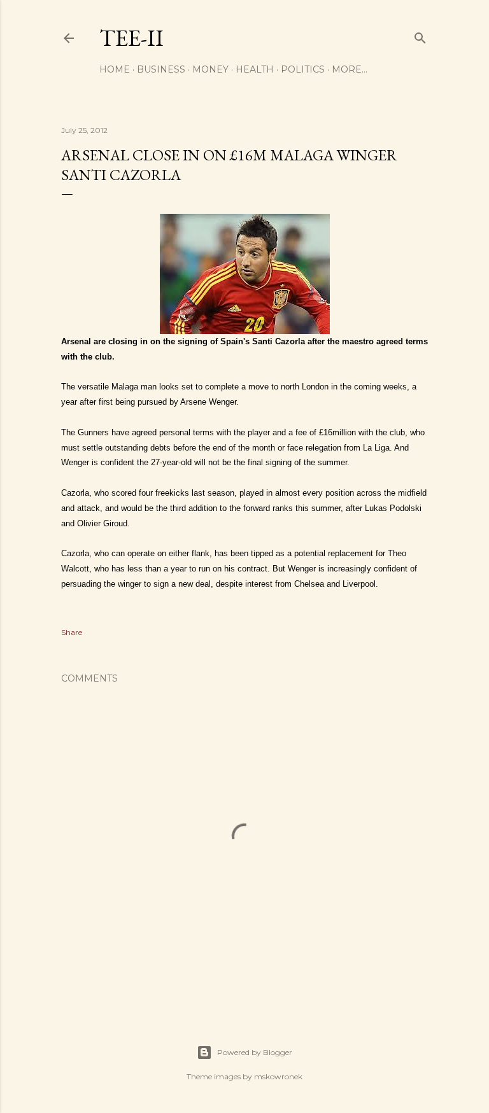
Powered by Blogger (254, 1052)
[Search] (420, 35)
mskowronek (278, 1076)
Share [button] (71, 632)
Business (161, 69)
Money (210, 69)
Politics (303, 69)
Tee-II (131, 38)
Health (255, 69)
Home (114, 69)
